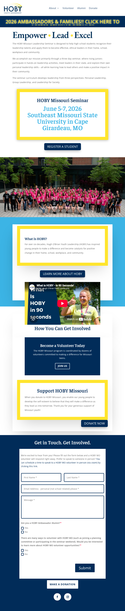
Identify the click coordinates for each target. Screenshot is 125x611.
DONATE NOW (94, 423)
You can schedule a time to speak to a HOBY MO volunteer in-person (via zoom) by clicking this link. (60, 462)
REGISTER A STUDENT (62, 147)
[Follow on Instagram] (67, 597)
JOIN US (62, 366)
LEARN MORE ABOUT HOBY (62, 274)
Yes (26, 527)
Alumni (81, 8)
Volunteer (68, 8)
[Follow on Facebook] (57, 597)
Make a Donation (62, 584)
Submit (85, 567)
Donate (93, 8)
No (26, 531)
